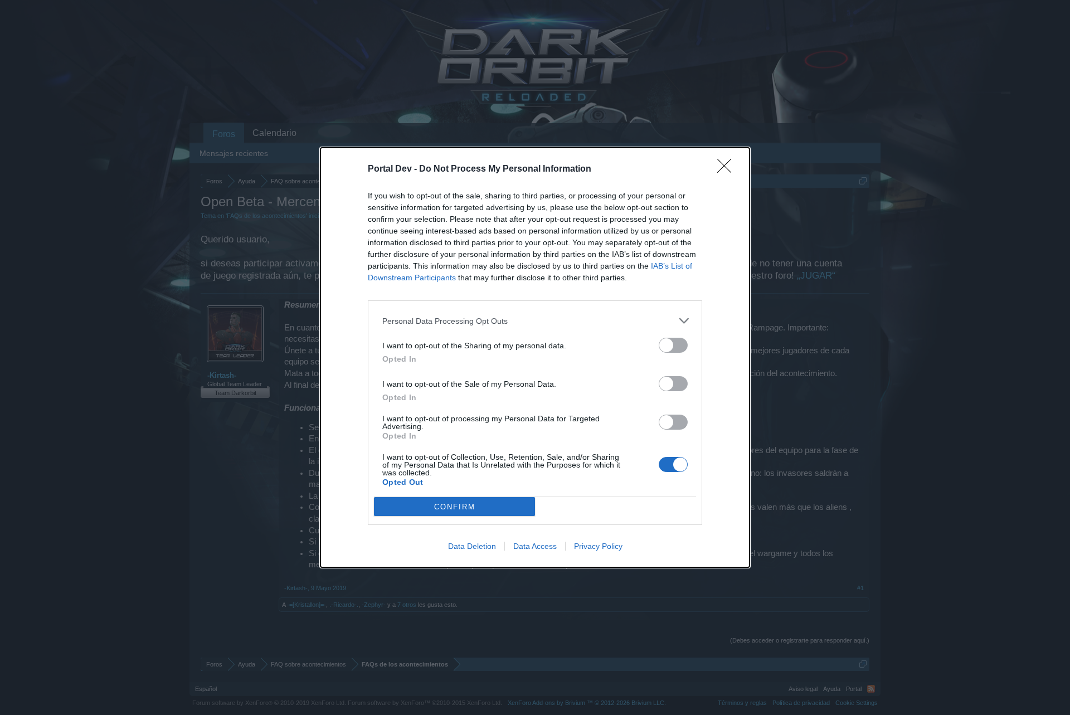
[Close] (727, 169)
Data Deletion (472, 546)
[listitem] (535, 321)
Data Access (535, 546)
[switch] (673, 345)
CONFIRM (454, 507)
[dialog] (535, 357)
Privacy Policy (598, 546)
